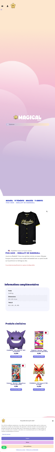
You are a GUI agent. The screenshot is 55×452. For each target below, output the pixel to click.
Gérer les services (6, 434)
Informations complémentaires (22, 284)
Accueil (9, 201)
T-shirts (39, 201)
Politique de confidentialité (32, 449)
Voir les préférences (27, 446)
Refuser (27, 442)
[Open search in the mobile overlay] (27, 124)
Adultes (29, 201)
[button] (53, 421)
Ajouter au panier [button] (16, 356)
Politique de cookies (20, 449)
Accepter (27, 438)
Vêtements (19, 201)
